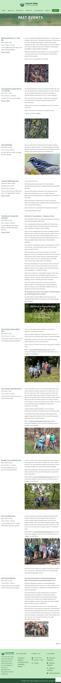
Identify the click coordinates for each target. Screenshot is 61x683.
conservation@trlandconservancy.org (40, 349)
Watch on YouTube (54, 673)
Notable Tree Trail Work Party (11, 460)
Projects (29, 10)
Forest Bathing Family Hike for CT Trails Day (11, 90)
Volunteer (20, 660)
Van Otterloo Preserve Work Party (10, 330)
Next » (58, 643)
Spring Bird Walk (6, 145)
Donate (55, 10)
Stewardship (21, 664)
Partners (20, 666)
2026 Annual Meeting (8, 578)
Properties (19, 10)
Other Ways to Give (23, 662)
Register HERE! (5, 52)
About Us (11, 10)
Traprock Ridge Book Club (9, 181)
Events (47, 10)
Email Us (36, 663)
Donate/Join (21, 658)
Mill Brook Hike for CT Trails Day (10, 39)
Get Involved (38, 10)
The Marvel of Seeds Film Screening (9, 217)
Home (3, 10)
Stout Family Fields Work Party (11, 388)
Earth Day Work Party (8, 516)
